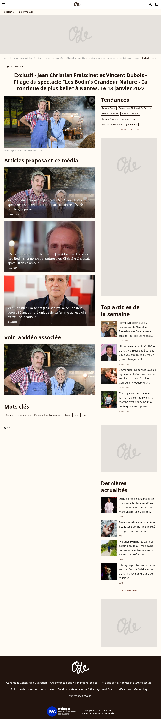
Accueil (7, 58)
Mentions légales (87, 682)
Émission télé (23, 414)
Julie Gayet (131, 124)
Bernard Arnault (130, 113)
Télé (76, 414)
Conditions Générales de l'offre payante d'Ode (85, 689)
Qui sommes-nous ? (62, 682)
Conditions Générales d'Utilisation (26, 682)
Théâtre (85, 414)
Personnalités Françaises (47, 414)
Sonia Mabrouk (110, 113)
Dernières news (20, 58)
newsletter (157, 4)
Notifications (123, 689)
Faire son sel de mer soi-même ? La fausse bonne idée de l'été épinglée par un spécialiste (137, 527)
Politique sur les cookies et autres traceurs (126, 682)
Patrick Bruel (108, 108)
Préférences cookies (80, 696)
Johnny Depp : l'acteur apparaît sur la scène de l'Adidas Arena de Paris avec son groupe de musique (137, 571)
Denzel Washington (112, 124)
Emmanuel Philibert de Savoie (135, 108)
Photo (67, 414)
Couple (9, 414)
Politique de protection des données (32, 689)
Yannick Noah (129, 118)
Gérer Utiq (140, 689)
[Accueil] (77, 4)
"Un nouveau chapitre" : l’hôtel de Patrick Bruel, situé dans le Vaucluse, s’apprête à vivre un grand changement (137, 353)
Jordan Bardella (110, 118)
